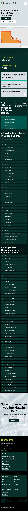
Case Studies (17, 479)
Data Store (3, 7)
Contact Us (16, 487)
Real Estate (5, 476)
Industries (4, 473)
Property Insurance (6, 489)
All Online (7, 466)
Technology (5, 492)
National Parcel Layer (8, 456)
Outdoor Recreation (6, 487)
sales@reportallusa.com (8, 443)
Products (4, 450)
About (15, 476)
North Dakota (10, 7)
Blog (15, 481)
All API (6, 461)
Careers (16, 484)
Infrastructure (5, 481)
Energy (4, 479)
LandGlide (5, 454)
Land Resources (6, 484)
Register (8, 445)
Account (3, 445)
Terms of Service (10, 507)
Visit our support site (9, 448)
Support (16, 489)
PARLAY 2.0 (5, 463)
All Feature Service (9, 459)
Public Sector (5, 494)
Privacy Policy (4, 507)
